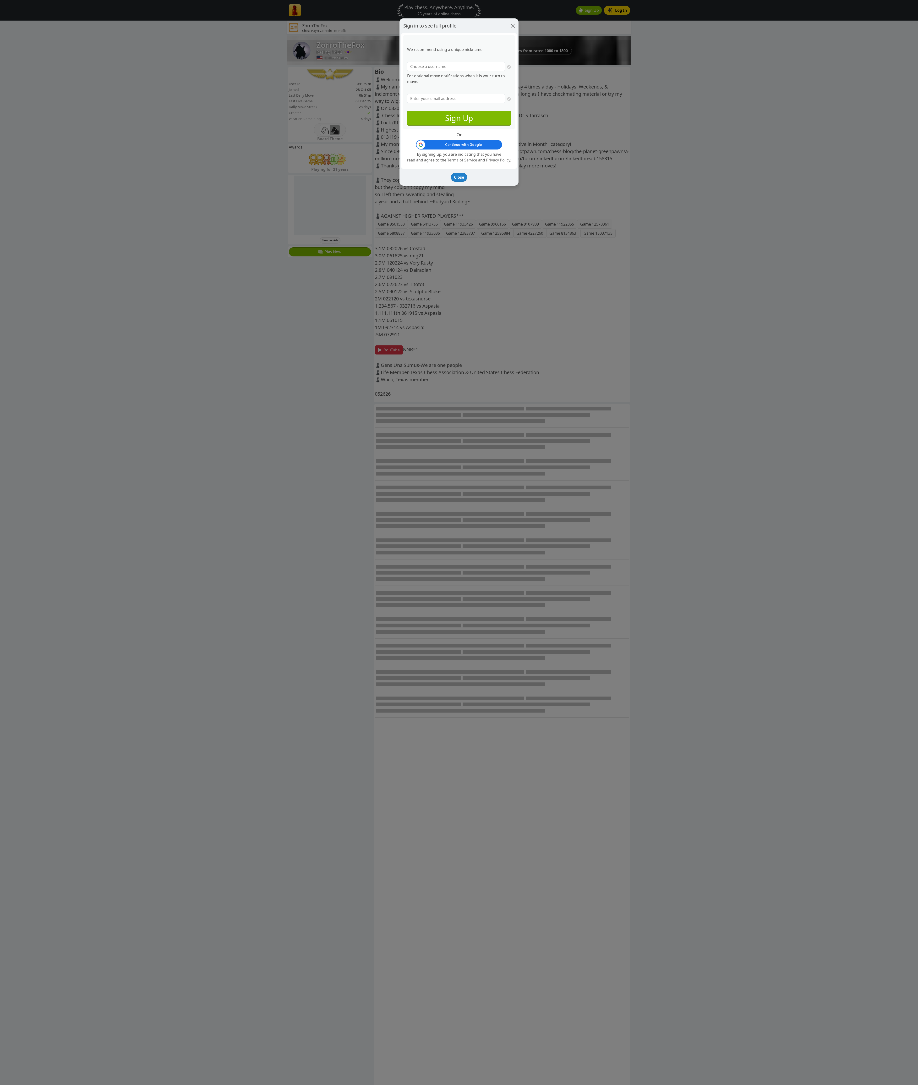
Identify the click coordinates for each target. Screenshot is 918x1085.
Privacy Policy (498, 160)
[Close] (513, 26)
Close (459, 177)
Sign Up (459, 118)
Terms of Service (462, 160)
